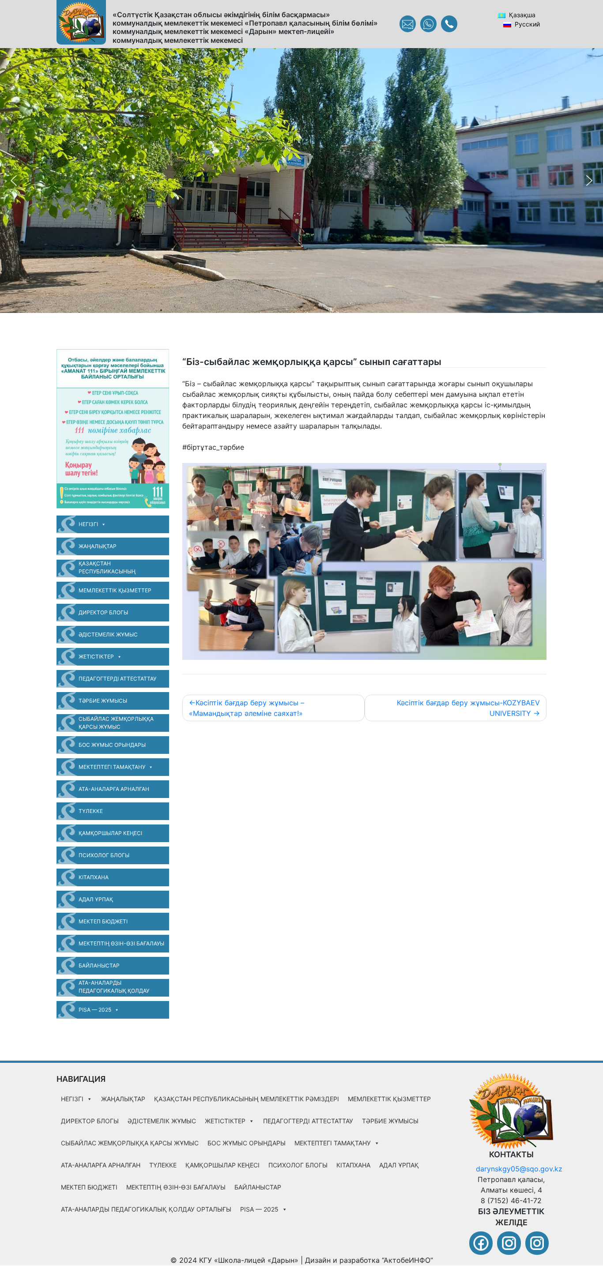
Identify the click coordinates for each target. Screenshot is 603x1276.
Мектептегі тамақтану (112, 767)
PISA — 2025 (95, 1009)
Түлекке (91, 811)
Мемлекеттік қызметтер (115, 590)
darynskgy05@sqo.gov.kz (519, 1168)
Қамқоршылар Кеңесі (110, 833)
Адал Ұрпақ (96, 899)
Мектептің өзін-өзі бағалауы (121, 943)
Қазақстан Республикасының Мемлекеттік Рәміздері (113, 568)
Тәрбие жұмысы (103, 700)
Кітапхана (94, 877)
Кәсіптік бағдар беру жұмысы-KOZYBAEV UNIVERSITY (468, 708)
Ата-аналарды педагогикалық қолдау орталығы (114, 988)
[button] (14, 180)
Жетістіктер (96, 656)
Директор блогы (103, 612)
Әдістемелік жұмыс (108, 634)
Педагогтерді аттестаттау (117, 678)
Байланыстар (99, 965)
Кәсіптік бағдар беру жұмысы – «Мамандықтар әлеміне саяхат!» (246, 708)
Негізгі (88, 524)
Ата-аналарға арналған (114, 789)
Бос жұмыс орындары (112, 745)
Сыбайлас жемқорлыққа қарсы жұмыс (116, 722)
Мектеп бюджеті (103, 921)
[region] (301, 180)
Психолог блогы (104, 855)
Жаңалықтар (98, 546)
